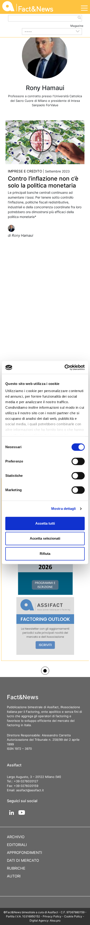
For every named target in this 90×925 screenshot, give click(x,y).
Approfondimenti (24, 852)
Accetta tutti (45, 523)
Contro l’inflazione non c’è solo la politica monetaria (43, 182)
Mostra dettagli (63, 509)
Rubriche (16, 868)
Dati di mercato (23, 860)
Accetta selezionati (45, 538)
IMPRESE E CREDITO (25, 171)
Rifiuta (45, 554)
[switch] (78, 461)
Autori (14, 876)
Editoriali (17, 844)
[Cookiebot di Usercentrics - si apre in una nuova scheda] (65, 367)
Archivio (15, 836)
